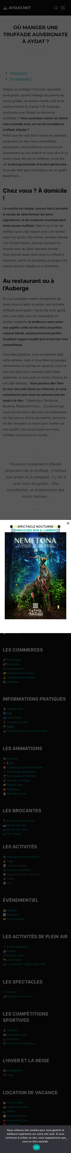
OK (36, 1147)
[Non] (66, 1139)
